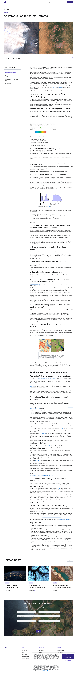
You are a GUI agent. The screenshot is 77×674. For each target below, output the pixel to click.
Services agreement (25, 658)
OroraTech (55, 87)
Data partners (19, 2)
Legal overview (24, 650)
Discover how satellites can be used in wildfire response (42, 475)
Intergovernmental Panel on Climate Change (46, 378)
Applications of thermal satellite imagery (11, 75)
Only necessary (68, 657)
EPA (59, 488)
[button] (12, 2)
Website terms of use (25, 656)
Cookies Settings (68, 660)
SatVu (60, 87)
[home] (5, 2)
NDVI (62, 428)
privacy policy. (40, 670)
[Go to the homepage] (12, 648)
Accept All (68, 654)
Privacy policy (24, 654)
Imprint (23, 652)
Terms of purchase (25, 660)
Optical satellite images (35, 284)
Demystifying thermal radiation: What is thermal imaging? (11, 71)
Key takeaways (8, 83)
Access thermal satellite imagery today (11, 80)
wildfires (49, 445)
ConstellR (44, 433)
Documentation (41, 2)
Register (70, 2)
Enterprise (26, 2)
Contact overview (60, 650)
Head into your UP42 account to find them (52, 517)
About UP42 (41, 650)
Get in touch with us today (64, 519)
